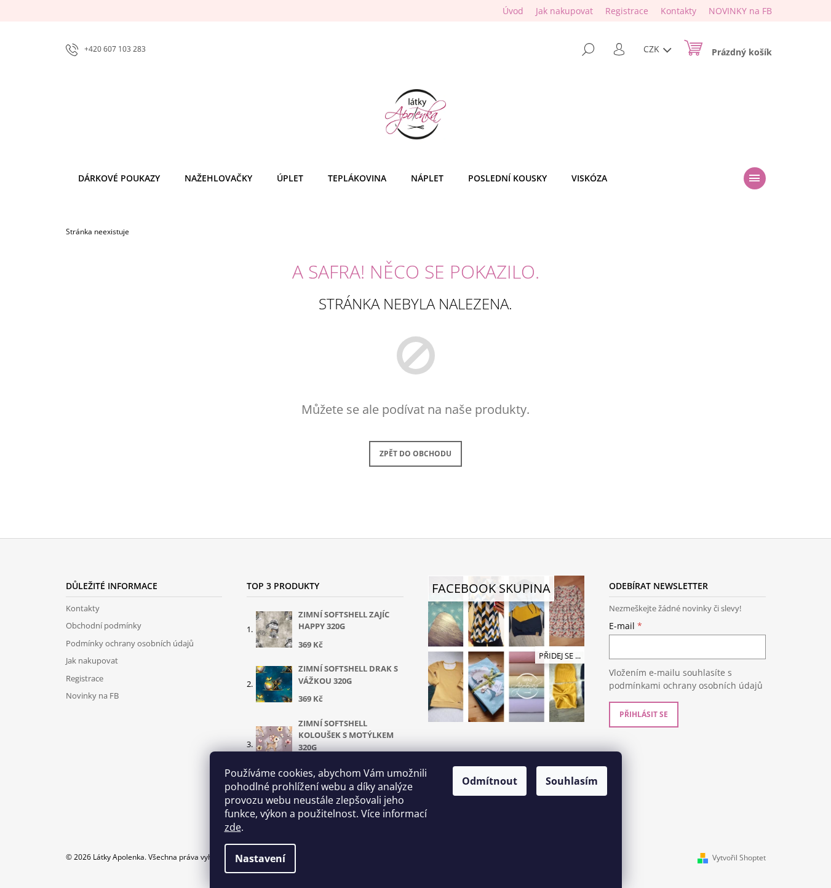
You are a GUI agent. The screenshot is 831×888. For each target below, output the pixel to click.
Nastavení (260, 858)
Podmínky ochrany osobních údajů (130, 643)
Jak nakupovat (564, 11)
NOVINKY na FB (740, 11)
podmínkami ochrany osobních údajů (686, 685)
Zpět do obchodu (415, 453)
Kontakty (678, 11)
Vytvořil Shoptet (739, 857)
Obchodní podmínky (103, 625)
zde (233, 827)
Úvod (513, 11)
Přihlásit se (643, 714)
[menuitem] (119, 178)
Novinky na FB (92, 695)
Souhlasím (572, 781)
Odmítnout (489, 781)
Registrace (626, 11)
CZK (652, 49)
